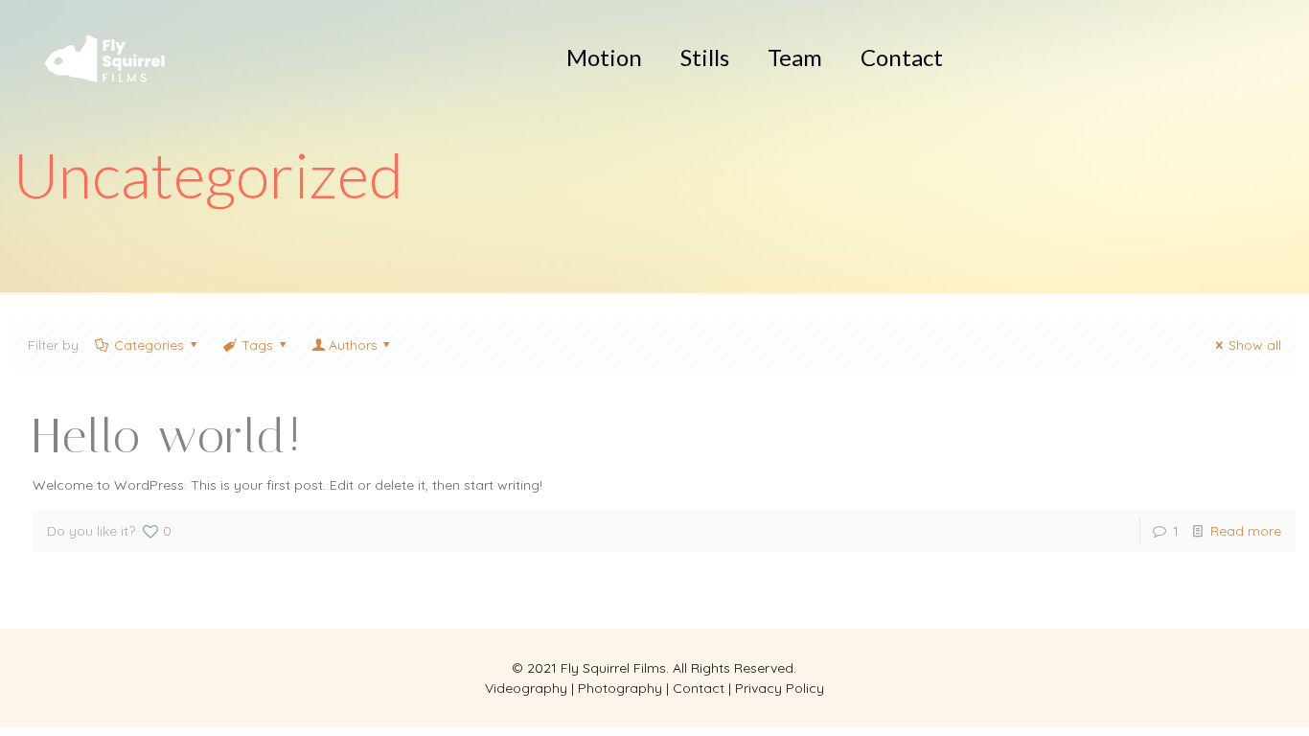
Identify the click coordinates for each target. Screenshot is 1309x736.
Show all (1255, 345)
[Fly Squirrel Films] (104, 60)
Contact (698, 688)
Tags (257, 345)
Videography (526, 688)
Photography (620, 688)
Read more (1245, 531)
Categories (149, 345)
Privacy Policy (779, 688)
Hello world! (168, 436)
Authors (353, 345)
